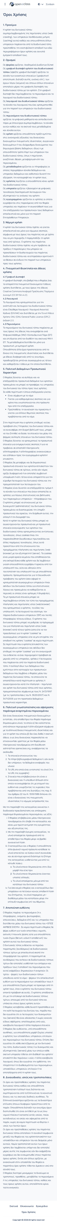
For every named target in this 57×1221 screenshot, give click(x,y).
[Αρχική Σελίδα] (20, 4)
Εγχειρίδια (42, 1206)
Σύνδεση (50, 4)
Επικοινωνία (27, 1206)
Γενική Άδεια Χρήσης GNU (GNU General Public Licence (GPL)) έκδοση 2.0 (28, 317)
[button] (5, 4)
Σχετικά (14, 1206)
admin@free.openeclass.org (16, 748)
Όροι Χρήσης (29, 1212)
